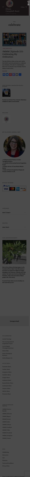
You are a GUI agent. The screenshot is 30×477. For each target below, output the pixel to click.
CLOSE (28, 1)
